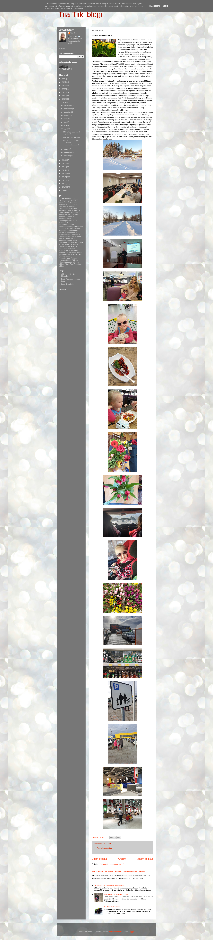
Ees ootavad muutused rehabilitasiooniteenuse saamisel (118, 871)
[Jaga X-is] (115, 837)
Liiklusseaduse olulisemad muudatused (109, 885)
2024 (64, 85)
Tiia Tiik (73, 33)
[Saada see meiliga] (110, 837)
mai (65, 125)
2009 (64, 190)
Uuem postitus (99, 858)
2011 (64, 184)
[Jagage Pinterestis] (120, 837)
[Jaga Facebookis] (117, 837)
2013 (64, 177)
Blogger (131, 932)
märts (66, 149)
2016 (64, 167)
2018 (64, 160)
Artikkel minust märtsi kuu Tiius (116, 894)
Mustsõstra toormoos (112, 907)
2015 (64, 170)
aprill (66, 129)
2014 (64, 173)
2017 (64, 163)
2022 (64, 92)
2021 (64, 96)
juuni (66, 122)
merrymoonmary (115, 932)
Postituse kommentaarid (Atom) (111, 864)
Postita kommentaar (104, 848)
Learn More (154, 6)
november (68, 109)
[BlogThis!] (113, 837)
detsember (68, 105)
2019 (64, 102)
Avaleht (122, 858)
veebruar (67, 152)
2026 (64, 79)
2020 (64, 99)
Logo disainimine (67, 284)
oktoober (67, 112)
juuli (65, 119)
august (67, 115)
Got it (165, 6)
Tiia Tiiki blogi (80, 14)
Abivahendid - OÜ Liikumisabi (68, 275)
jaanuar (67, 156)
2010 (64, 187)
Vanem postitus (144, 858)
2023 (64, 89)
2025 (64, 82)
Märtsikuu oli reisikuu (71, 137)
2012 (64, 180)
